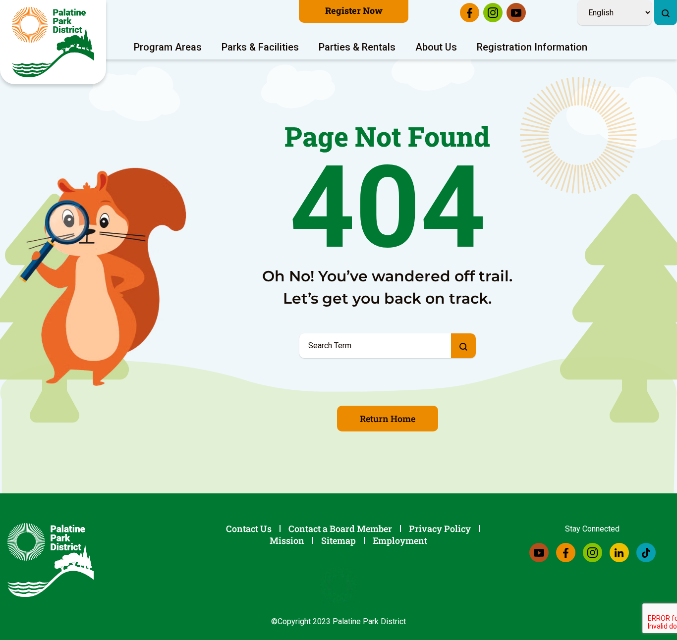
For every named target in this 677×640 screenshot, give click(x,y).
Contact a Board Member (340, 528)
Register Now (354, 10)
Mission (287, 540)
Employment (400, 540)
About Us (436, 47)
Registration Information (532, 47)
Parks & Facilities (260, 47)
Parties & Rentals (357, 47)
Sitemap (338, 540)
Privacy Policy (440, 528)
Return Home (387, 419)
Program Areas (168, 47)
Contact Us (249, 528)
